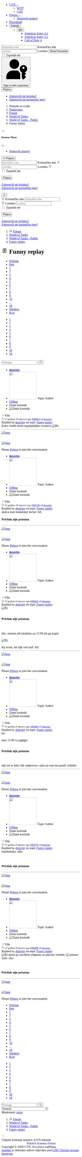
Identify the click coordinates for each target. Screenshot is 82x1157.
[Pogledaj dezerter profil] (23, 398)
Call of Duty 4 (33, 40)
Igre (20, 29)
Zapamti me (13, 55)
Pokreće (31, 1143)
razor (19, 1112)
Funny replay (44, 422)
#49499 (34, 948)
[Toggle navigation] (3, 130)
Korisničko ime (47, 47)
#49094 (36, 419)
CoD (20, 11)
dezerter (14, 370)
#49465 (34, 601)
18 (10, 305)
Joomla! (6, 1150)
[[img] (6, 432)
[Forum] (18, 16)
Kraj (11, 312)
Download (15, 22)
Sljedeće (14, 309)
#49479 (34, 844)
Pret (11, 264)
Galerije (15, 25)
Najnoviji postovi (27, 18)
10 (10, 299)
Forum (13, 15)
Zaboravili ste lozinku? (23, 96)
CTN (12, 4)
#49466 (34, 726)
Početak (14, 261)
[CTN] (16, 5)
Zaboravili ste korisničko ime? (27, 99)
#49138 (36, 505)
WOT (20, 8)
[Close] (3, 145)
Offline (13, 401)
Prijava (7, 89)
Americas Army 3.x (36, 36)
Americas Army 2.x (36, 33)
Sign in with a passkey (15, 85)
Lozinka (42, 51)
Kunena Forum (46, 1143)
